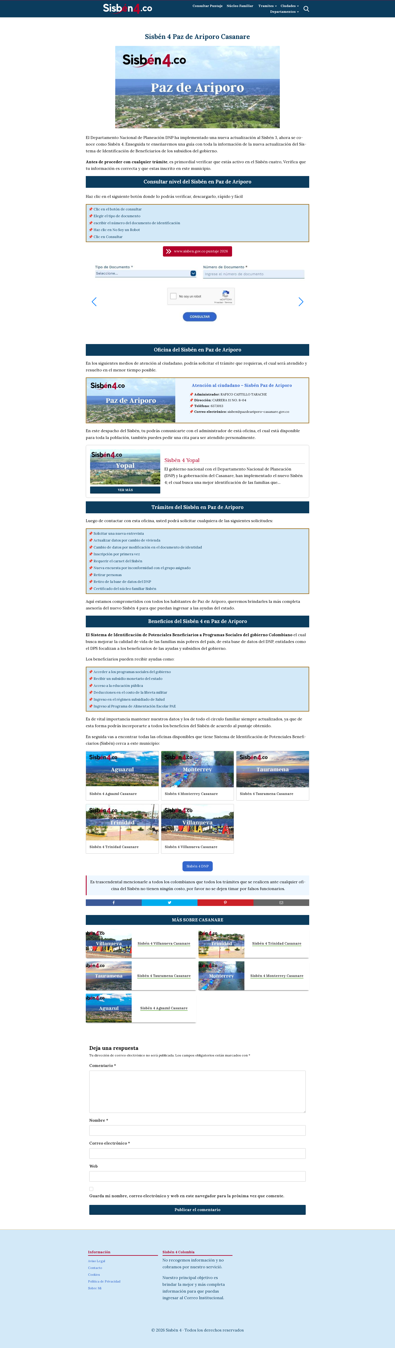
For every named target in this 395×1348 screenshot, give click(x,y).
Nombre (98, 1120)
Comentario (102, 1065)
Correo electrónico (109, 1143)
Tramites (266, 6)
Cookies (94, 1275)
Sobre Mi (94, 1288)
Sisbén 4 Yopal (181, 460)
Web (93, 1166)
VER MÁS (125, 490)
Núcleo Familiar (240, 6)
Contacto (95, 1268)
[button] (197, 251)
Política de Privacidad (104, 1281)
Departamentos (283, 11)
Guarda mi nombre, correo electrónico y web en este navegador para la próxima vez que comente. (186, 1195)
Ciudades (288, 6)
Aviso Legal (96, 1261)
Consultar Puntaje (208, 6)
